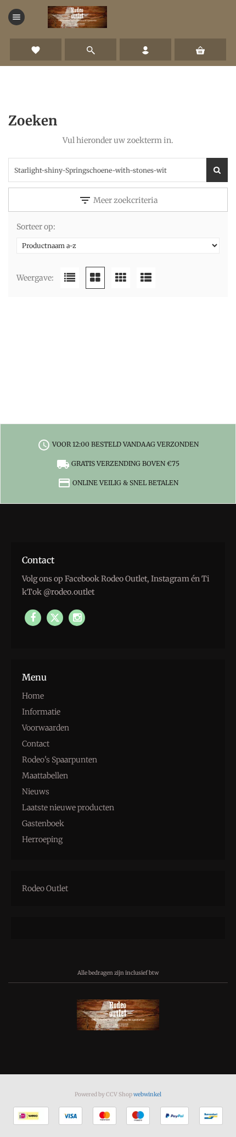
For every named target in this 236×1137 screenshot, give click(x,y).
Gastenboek (43, 823)
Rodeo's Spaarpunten (59, 760)
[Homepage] (77, 17)
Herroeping (42, 839)
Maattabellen (45, 776)
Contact (35, 744)
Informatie (41, 712)
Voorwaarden (45, 728)
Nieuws (35, 792)
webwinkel (147, 1094)
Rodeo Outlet (45, 888)
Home (33, 696)
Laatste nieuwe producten (68, 807)
